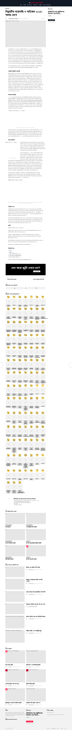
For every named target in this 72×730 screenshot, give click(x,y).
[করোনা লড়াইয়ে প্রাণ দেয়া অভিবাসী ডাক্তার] (15, 622)
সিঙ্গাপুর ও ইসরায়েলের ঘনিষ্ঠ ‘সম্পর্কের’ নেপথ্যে (34, 580)
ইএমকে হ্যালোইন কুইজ (31, 559)
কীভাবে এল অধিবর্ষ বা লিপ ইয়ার (33, 567)
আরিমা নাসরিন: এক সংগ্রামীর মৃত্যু (33, 630)
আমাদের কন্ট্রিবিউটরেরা (53, 728)
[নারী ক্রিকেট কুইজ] (15, 550)
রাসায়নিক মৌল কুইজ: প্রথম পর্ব (33, 702)
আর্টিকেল (24, 4)
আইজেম (10, 250)
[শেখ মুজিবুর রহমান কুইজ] (36, 518)
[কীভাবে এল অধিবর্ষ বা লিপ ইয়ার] (15, 572)
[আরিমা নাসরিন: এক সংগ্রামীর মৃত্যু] (15, 636)
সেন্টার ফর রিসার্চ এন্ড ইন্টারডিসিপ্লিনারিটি (15, 255)
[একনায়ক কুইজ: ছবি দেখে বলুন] (15, 675)
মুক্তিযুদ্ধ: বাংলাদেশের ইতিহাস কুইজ (13, 702)
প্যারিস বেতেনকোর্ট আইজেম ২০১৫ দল (15, 253)
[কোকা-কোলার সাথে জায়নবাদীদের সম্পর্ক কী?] (15, 596)
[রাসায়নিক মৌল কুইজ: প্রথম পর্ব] (36, 694)
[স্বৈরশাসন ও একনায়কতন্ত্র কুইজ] (36, 656)
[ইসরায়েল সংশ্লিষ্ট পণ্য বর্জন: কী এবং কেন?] (15, 608)
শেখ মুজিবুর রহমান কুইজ (31, 527)
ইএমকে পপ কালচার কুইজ (47, 4)
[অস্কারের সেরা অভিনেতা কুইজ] (1, 365)
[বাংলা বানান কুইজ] (15, 656)
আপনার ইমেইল (49, 15)
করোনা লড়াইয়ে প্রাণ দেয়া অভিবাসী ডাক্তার (35, 616)
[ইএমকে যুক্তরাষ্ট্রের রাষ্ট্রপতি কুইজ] (36, 534)
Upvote (15, 288)
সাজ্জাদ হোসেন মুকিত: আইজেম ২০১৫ (14, 257)
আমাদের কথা (48, 728)
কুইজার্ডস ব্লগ (35, 4)
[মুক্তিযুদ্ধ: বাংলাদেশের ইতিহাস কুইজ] (15, 694)
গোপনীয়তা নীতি (61, 728)
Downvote (36, 288)
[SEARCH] (66, 5)
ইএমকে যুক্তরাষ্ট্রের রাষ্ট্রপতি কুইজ (33, 543)
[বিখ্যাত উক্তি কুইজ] (36, 675)
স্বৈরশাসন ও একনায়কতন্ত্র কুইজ (33, 664)
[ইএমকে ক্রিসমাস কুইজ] (15, 534)
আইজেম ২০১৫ (11, 252)
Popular (27, 546)
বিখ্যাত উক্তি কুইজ (30, 683)
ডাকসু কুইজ (8, 527)
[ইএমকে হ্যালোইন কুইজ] (36, 550)
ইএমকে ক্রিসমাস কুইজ (10, 543)
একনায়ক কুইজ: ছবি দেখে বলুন (12, 683)
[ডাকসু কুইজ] (15, 518)
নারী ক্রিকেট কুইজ (9, 559)
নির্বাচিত (10, 525)
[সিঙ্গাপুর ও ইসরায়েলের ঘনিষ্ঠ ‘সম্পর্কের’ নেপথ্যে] (15, 584)
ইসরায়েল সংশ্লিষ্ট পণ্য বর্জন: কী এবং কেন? (35, 604)
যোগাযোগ (65, 728)
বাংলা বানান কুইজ (9, 664)
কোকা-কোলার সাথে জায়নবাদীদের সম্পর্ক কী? (36, 592)
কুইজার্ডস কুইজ (7, 525)
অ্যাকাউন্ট (40, 4)
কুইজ (21, 4)
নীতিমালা (58, 728)
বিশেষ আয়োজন (29, 4)
